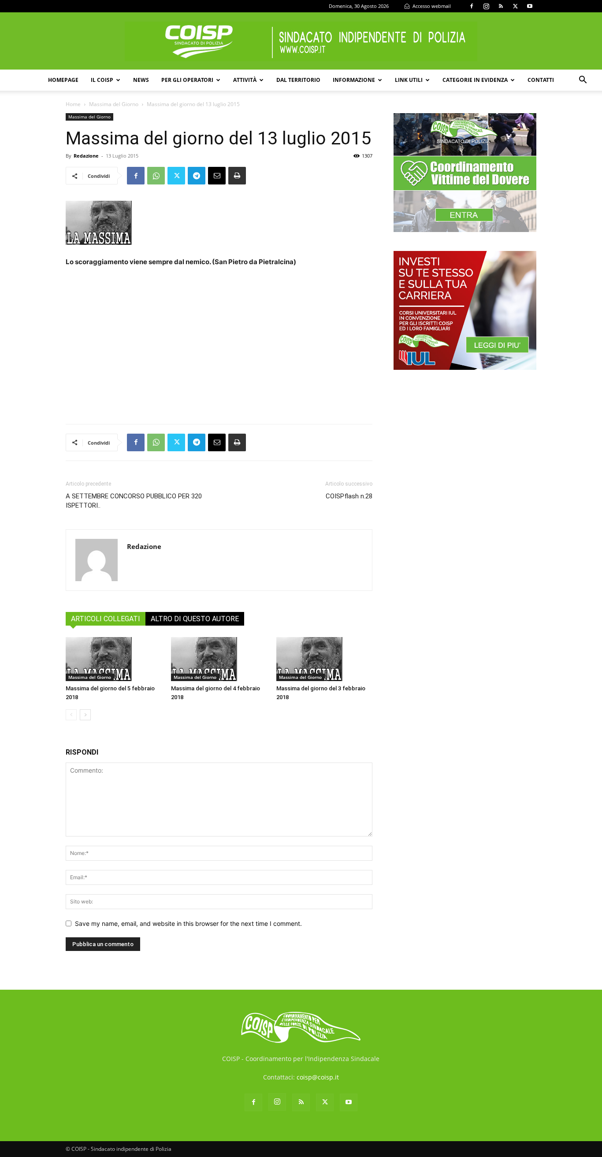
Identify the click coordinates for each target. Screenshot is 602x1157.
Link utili (409, 80)
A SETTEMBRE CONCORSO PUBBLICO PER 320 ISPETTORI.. (134, 500)
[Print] (237, 175)
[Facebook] (471, 6)
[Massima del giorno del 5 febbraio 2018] (114, 659)
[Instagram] (486, 6)
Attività (244, 80)
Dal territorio (298, 80)
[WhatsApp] (156, 175)
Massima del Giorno (113, 104)
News (141, 80)
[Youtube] (529, 6)
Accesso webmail (431, 6)
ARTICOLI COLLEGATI (105, 619)
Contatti (541, 80)
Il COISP (102, 80)
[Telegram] (196, 175)
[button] (582, 81)
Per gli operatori (187, 80)
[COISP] (301, 41)
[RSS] (500, 6)
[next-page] (85, 714)
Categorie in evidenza (475, 80)
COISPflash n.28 (349, 496)
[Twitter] (515, 6)
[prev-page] (71, 714)
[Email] (217, 175)
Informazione (354, 80)
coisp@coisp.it (318, 1077)
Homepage (63, 80)
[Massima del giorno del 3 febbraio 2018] (324, 659)
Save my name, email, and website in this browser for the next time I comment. (188, 923)
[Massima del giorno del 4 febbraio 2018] (219, 659)
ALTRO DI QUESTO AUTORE (195, 619)
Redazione (86, 155)
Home (73, 104)
